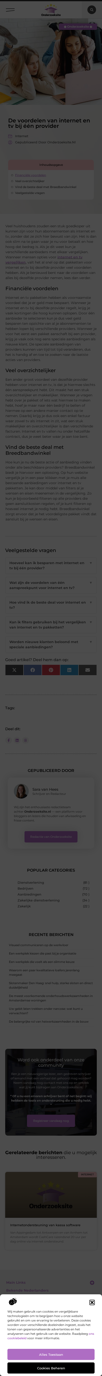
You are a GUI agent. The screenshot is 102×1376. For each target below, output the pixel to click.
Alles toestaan (51, 1355)
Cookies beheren (51, 1368)
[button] (92, 1302)
